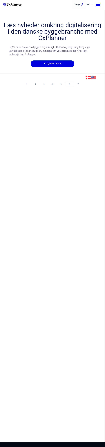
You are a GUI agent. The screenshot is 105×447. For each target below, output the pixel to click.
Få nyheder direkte (52, 63)
